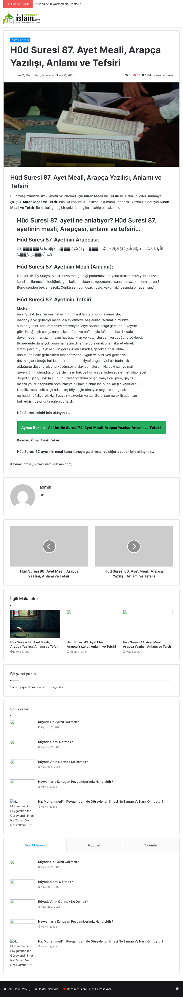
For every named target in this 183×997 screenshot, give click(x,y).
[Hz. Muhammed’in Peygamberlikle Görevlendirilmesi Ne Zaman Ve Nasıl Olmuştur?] (22, 813)
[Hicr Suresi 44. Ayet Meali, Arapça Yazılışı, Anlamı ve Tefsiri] (148, 624)
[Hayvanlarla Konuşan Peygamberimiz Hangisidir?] (22, 787)
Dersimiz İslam (77, 989)
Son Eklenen (35, 845)
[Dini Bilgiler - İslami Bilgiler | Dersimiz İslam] (24, 17)
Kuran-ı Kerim (20, 40)
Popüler (94, 845)
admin (45, 487)
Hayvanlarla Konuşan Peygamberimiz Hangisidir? (75, 781)
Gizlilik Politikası (100, 989)
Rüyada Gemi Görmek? (55, 742)
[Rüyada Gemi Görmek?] (22, 748)
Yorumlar (151, 845)
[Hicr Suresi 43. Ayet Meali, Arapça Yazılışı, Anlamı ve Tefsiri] (91, 624)
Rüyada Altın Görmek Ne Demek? (63, 762)
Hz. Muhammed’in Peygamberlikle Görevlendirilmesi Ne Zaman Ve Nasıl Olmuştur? (101, 801)
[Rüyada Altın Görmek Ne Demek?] (22, 768)
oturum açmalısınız (55, 687)
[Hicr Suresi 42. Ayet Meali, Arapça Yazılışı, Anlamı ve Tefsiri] (35, 624)
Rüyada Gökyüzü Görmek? (58, 722)
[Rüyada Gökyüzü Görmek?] (22, 728)
